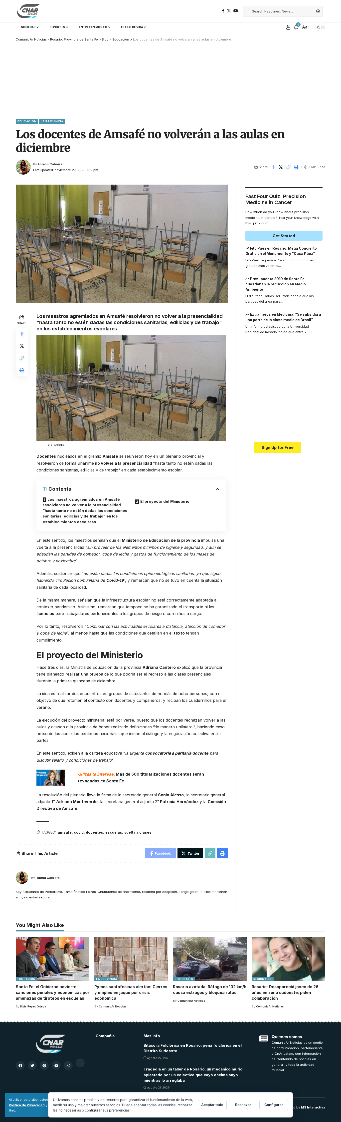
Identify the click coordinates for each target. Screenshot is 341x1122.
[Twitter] (229, 11)
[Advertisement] (170, 79)
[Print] (296, 167)
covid (79, 832)
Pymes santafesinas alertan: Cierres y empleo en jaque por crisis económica (130, 992)
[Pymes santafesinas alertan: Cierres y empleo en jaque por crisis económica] (131, 959)
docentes (94, 832)
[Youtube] (56, 1065)
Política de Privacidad (27, 1105)
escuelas (113, 832)
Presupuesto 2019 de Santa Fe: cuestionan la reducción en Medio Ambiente (275, 283)
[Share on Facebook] (273, 167)
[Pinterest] (44, 1065)
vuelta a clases (138, 832)
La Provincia (52, 121)
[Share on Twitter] (280, 167)
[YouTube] (235, 11)
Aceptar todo (212, 1104)
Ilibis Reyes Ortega (33, 1006)
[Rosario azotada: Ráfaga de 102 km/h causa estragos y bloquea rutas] (210, 959)
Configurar (273, 1104)
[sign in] (288, 27)
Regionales (184, 978)
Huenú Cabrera (50, 164)
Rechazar (243, 1104)
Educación (26, 121)
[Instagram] (68, 1065)
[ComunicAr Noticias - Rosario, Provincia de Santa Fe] (28, 11)
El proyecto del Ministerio (164, 501)
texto (179, 633)
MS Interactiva (313, 1107)
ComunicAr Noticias (113, 1006)
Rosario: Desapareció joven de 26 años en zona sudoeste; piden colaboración (285, 992)
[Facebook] (223, 11)
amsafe (65, 832)
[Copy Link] (288, 167)
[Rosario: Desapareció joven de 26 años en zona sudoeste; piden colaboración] (288, 959)
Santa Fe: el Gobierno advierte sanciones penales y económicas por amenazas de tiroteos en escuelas (52, 992)
